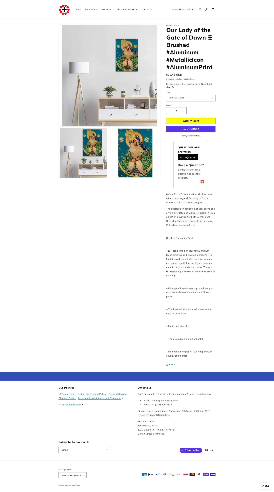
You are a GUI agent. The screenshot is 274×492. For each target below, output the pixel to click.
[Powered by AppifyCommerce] (202, 181)
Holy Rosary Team (72, 485)
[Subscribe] (106, 449)
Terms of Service (117, 394)
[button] (91, 10)
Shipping (170, 79)
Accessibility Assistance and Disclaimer (99, 398)
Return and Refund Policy (92, 394)
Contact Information (70, 404)
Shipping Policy (67, 398)
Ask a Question (188, 157)
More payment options (191, 136)
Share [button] (172, 364)
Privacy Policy (68, 394)
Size (168, 92)
